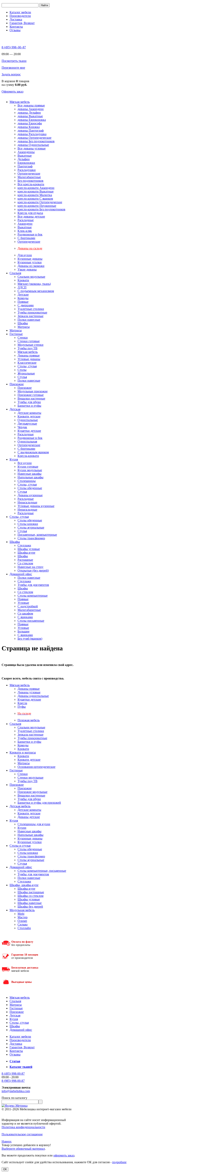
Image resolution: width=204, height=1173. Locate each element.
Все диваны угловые (32, 148)
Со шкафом (25, 613)
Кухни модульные (30, 470)
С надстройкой (28, 606)
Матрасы (24, 326)
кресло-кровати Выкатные (36, 191)
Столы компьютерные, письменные (42, 870)
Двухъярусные (27, 423)
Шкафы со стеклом (30, 895)
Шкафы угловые (29, 549)
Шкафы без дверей (30, 906)
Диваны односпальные (33, 696)
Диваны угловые (29, 692)
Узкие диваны (27, 269)
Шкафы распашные (31, 892)
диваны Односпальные (33, 145)
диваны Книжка (29, 127)
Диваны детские (29, 817)
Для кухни (25, 255)
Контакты (16, 26)
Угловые (23, 602)
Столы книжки (28, 524)
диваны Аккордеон (31, 109)
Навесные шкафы (29, 473)
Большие (23, 631)
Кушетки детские (29, 430)
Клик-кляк (25, 231)
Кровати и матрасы (23, 752)
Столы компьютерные (33, 595)
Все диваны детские (31, 216)
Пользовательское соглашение (22, 1134)
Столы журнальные (31, 527)
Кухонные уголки (30, 262)
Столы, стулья (27, 366)
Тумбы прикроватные (32, 312)
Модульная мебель (22, 910)
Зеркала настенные (30, 316)
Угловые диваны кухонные (36, 506)
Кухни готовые (28, 466)
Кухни (22, 827)
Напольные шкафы (30, 477)
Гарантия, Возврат (22, 23)
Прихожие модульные (32, 792)
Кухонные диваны (30, 258)
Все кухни (25, 463)
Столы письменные (31, 620)
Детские (23, 294)
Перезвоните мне (13, 67)
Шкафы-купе (26, 552)
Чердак (22, 427)
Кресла (22, 703)
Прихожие (17, 384)
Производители (20, 16)
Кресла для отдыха (30, 213)
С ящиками (25, 617)
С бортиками (26, 238)
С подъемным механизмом (36, 291)
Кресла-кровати (28, 455)
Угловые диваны (29, 359)
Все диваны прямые (31, 105)
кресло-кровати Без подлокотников (41, 209)
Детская (15, 409)
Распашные (25, 559)
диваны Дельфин (29, 112)
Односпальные (28, 420)
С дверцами (26, 305)
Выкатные (25, 155)
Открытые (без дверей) (33, 570)
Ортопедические (29, 173)
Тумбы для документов (33, 584)
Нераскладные (27, 502)
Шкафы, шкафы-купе (24, 885)
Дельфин (24, 159)
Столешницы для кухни (34, 824)
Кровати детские (29, 416)
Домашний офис (21, 574)
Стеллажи (24, 545)
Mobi (21, 913)
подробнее (119, 1162)
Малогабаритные (29, 177)
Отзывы (15, 30)
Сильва (22, 924)
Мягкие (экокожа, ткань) (34, 283)
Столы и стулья (20, 845)
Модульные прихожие (33, 391)
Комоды (23, 298)
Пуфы (22, 706)
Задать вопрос (11, 74)
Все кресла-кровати (31, 184)
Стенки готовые (29, 341)
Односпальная (27, 441)
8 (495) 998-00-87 (13, 1073)
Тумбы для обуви (29, 402)
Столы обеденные (30, 488)
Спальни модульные (31, 276)
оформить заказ (63, 1155)
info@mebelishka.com (16, 1091)
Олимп (22, 921)
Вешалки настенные (31, 398)
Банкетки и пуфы (29, 405)
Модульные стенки (30, 344)
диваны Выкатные (30, 116)
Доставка (16, 19)
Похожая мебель (29, 720)
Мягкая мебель (20, 102)
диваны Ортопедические (34, 137)
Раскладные (26, 220)
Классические (27, 362)
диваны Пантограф (31, 130)
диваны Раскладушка (32, 134)
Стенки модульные (30, 777)
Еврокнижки (26, 162)
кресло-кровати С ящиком (35, 198)
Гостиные (16, 334)
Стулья (22, 377)
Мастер (22, 917)
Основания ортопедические (36, 766)
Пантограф (25, 166)
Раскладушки (27, 170)
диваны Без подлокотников (36, 141)
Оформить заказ (12, 91)
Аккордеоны (26, 152)
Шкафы (23, 323)
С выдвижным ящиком (33, 452)
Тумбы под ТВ (27, 348)
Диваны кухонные (30, 495)
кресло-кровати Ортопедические (40, 202)
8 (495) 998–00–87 (14, 47)
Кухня (14, 459)
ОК (5, 1169)
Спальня (15, 273)
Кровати (23, 280)
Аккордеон (25, 223)
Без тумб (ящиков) (30, 638)
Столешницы (27, 481)
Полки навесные (29, 319)
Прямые (23, 301)
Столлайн (24, 928)
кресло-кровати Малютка (35, 195)
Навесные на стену (30, 567)
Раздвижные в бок (30, 234)
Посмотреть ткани (14, 61)
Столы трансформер (31, 538)
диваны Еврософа (30, 123)
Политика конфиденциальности (23, 1127)
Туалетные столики (31, 309)
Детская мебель (20, 806)
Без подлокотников (30, 180)
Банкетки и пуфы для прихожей (39, 802)
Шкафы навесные (30, 903)
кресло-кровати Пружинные (37, 205)
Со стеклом (25, 563)
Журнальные (26, 373)
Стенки (23, 337)
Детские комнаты (29, 412)
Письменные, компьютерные (37, 534)
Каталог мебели (20, 12)
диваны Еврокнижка (32, 119)
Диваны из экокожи (31, 266)
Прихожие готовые (31, 395)
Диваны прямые (29, 355)
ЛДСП (22, 287)
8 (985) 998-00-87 (13, 1080)
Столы (22, 369)
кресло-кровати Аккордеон (36, 188)
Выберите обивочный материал (23, 1148)
